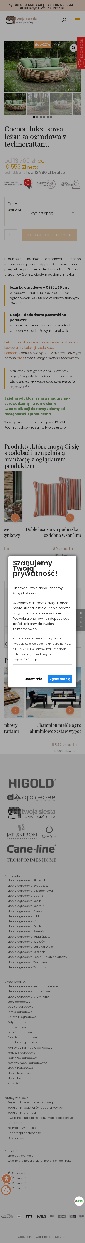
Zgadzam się (60, 679)
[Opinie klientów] (79, 1201)
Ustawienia (33, 679)
